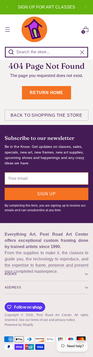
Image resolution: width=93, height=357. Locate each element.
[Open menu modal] (7, 29)
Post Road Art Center (53, 315)
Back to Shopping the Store (46, 115)
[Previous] (7, 7)
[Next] (85, 7)
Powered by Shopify (19, 325)
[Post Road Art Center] (46, 29)
